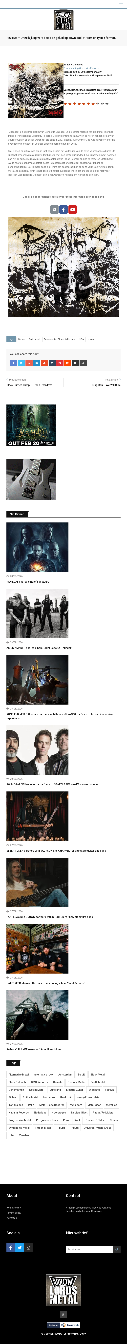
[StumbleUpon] (44, 363)
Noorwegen (59, 1112)
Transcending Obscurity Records (82, 68)
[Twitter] (21, 363)
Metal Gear (94, 1105)
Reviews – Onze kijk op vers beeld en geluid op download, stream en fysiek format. (61, 37)
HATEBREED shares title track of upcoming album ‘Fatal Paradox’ (45, 983)
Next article (112, 379)
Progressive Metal (20, 1120)
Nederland (40, 1112)
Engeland (94, 1089)
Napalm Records (19, 1112)
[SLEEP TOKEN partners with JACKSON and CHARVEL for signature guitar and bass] (63, 816)
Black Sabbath (17, 1082)
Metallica (111, 1105)
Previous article (17, 379)
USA (82, 339)
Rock (77, 1120)
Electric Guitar (74, 1089)
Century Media (76, 1082)
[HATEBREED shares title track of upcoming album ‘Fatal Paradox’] (63, 949)
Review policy (14, 1212)
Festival (109, 1089)
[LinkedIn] (36, 363)
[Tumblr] (52, 363)
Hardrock (65, 1097)
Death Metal (34, 339)
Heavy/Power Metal (88, 1097)
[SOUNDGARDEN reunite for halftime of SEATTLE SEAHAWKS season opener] (63, 750)
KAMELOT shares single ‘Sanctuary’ (28, 581)
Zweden (24, 1135)
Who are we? (14, 1207)
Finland (13, 1097)
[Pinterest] (60, 363)
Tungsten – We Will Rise (106, 385)
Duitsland (55, 1089)
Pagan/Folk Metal (103, 1112)
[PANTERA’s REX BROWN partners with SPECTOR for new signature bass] (63, 883)
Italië (31, 1105)
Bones (21, 339)
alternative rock (43, 1074)
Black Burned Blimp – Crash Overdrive (29, 385)
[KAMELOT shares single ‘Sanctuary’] (63, 547)
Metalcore (76, 1105)
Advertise (12, 1217)
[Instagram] (28, 1247)
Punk (66, 1120)
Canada (57, 1082)
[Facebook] (63, 209)
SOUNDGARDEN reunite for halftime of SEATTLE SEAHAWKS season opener (52, 784)
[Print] (83, 363)
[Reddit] (67, 363)
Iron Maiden (16, 1105)
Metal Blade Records (51, 1105)
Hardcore (49, 1097)
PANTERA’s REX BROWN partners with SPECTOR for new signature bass (49, 917)
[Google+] (29, 363)
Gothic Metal (30, 1097)
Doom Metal (36, 1089)
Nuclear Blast (79, 1112)
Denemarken (16, 1089)
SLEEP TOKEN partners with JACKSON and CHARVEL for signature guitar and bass (56, 850)
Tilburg (60, 1127)
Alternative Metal (19, 1074)
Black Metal (98, 1074)
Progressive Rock (47, 1120)
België (81, 1074)
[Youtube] (72, 209)
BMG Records (39, 1082)
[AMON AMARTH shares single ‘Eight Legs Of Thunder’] (63, 614)
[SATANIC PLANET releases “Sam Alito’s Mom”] (63, 1015)
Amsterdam (65, 1074)
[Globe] (54, 209)
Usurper (92, 339)
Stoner (114, 1120)
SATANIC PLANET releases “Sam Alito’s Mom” (34, 1049)
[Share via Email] (75, 363)
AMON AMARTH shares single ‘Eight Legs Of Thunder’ (39, 648)
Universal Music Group (97, 1127)
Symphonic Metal (19, 1127)
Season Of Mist (95, 1120)
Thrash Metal (43, 1127)
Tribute (74, 1127)
